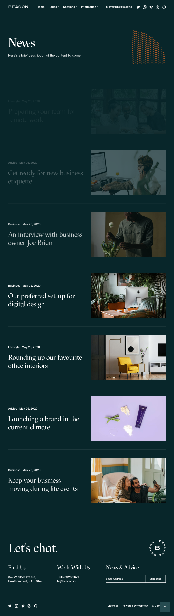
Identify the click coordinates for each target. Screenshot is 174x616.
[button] (54, 7)
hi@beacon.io (66, 581)
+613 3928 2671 (68, 577)
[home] (18, 7)
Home (41, 7)
